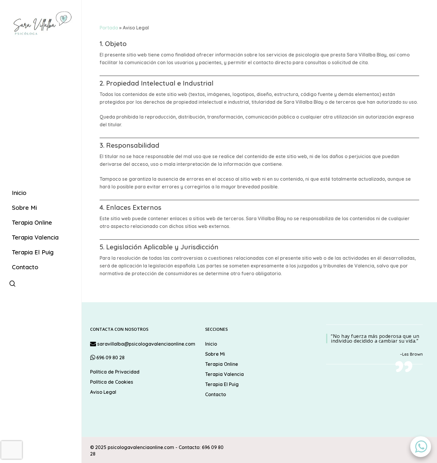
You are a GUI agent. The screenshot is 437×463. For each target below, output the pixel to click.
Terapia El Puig (222, 384)
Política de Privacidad (114, 372)
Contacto (215, 394)
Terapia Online (221, 364)
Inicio (211, 344)
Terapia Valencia (224, 374)
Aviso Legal (103, 392)
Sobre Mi (215, 354)
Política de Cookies (111, 382)
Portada (109, 28)
